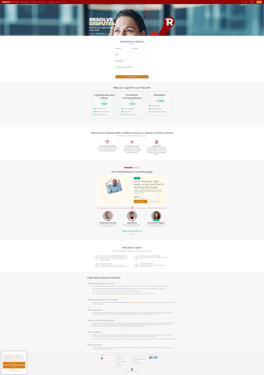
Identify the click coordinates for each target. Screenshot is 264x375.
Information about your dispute (124, 67)
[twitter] (153, 358)
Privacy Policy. (15, 360)
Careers (118, 363)
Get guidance (51, 2)
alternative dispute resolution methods (124, 293)
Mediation (172, 338)
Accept (14, 363)
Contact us (135, 357)
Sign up (259, 2)
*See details (132, 234)
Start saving (141, 201)
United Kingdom (107, 358)
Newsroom (135, 361)
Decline (14, 366)
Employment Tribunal (135, 302)
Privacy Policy (120, 359)
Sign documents (42, 2)
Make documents (25, 2)
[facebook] (151, 358)
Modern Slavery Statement (139, 359)
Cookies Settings (14, 370)
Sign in (252, 2)
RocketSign (119, 365)
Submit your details (132, 76)
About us (58, 2)
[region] (14, 362)
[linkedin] (156, 358)
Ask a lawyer (34, 2)
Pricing (64, 2)
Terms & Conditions (121, 361)
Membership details (155, 201)
